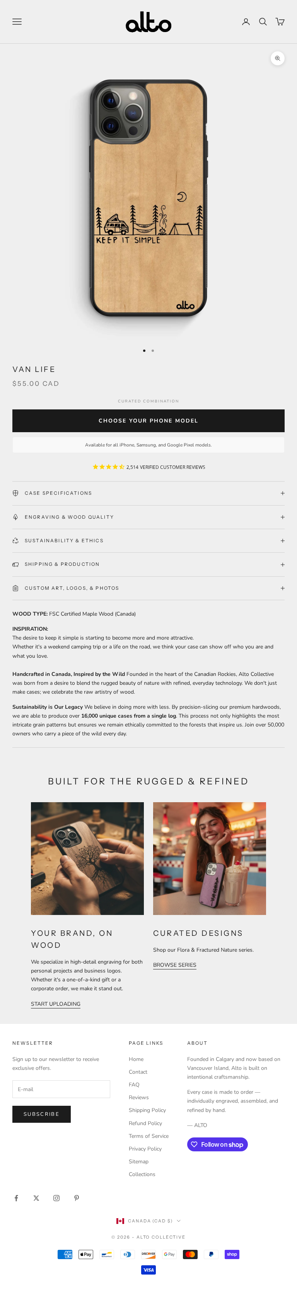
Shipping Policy (147, 1110)
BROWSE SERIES (174, 965)
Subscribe (42, 1114)
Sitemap (138, 1161)
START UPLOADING (55, 1004)
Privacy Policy (145, 1149)
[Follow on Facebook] (16, 1198)
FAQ (134, 1084)
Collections (142, 1174)
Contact (138, 1072)
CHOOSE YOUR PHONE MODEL (148, 420)
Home (136, 1059)
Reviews (139, 1097)
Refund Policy (145, 1123)
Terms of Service (149, 1136)
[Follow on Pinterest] (76, 1198)
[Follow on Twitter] (36, 1198)
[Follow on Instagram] (56, 1198)
